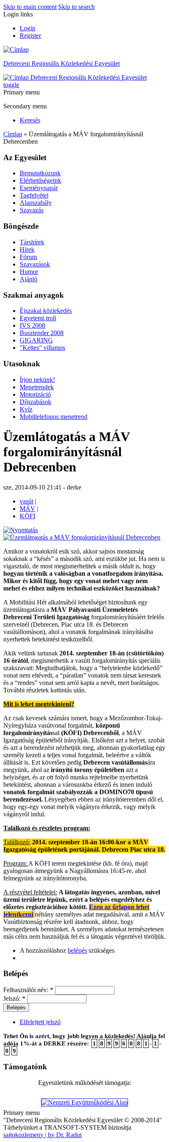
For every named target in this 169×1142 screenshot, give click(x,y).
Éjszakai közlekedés (46, 310)
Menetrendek (37, 387)
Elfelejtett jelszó (40, 1021)
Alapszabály (36, 202)
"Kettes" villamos (42, 347)
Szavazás (31, 210)
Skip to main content (30, 6)
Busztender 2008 (42, 332)
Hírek (27, 249)
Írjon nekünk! (37, 379)
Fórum (28, 256)
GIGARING (36, 340)
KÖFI (27, 515)
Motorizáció (35, 394)
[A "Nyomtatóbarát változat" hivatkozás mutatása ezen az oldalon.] (20, 529)
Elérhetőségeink (40, 180)
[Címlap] (16, 49)
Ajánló (28, 279)
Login (27, 28)
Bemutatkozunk (40, 173)
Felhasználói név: (28, 989)
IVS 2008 (32, 325)
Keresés (30, 120)
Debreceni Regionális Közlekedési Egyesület (61, 63)
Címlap (12, 134)
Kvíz (26, 409)
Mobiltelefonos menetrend (53, 416)
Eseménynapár (39, 187)
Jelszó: (14, 998)
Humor (29, 271)
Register (30, 35)
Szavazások (35, 264)
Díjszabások (35, 401)
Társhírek (32, 242)
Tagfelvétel (34, 195)
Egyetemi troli (38, 318)
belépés (77, 950)
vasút (26, 501)
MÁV (27, 508)
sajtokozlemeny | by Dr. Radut (42, 1134)
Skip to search (76, 6)
